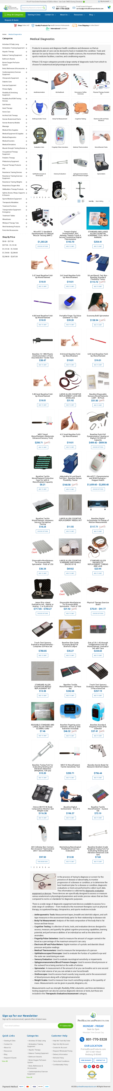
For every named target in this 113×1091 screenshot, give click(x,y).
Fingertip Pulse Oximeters (60, 147)
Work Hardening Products (11, 226)
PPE (3, 169)
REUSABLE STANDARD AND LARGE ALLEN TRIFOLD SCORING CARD (42, 727)
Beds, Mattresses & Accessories (13, 68)
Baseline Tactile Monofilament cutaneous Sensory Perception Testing (42, 521)
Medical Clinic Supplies (10, 130)
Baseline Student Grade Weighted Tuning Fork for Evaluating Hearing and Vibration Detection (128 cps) (98, 850)
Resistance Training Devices (12, 172)
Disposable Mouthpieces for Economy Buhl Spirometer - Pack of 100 (70, 604)
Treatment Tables (8, 216)
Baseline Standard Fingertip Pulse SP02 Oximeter (98, 727)
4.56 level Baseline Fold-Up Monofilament (70, 355)
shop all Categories (15, 15)
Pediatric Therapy (8, 158)
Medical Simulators (9, 144)
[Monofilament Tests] (101, 135)
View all (5, 1061)
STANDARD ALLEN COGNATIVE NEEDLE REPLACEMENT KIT (42, 686)
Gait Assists (6, 104)
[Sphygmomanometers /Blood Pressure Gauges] (80, 162)
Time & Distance (60, 188)
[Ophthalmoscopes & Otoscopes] (39, 162)
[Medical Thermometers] (80, 135)
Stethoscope (39, 188)
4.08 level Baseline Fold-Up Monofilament (42, 317)
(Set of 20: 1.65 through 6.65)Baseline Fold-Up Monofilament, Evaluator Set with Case (98, 645)
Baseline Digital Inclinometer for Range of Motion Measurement (98, 520)
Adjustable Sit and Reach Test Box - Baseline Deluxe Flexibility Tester (70, 478)
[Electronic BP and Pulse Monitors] (101, 108)
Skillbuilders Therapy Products (13, 189)
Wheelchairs (6, 219)
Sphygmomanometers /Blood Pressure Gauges (80, 174)
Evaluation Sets (39, 147)
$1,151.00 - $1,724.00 (10, 249)
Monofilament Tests (101, 147)
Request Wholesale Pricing (62, 1051)
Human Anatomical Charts (11, 119)
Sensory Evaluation (60, 174)
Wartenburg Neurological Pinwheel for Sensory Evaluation (70, 849)
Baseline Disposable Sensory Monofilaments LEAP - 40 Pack (98, 396)
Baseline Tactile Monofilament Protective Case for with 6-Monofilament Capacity (42, 479)
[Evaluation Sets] (39, 135)
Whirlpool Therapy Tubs (10, 223)
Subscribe (66, 1026)
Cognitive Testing (80, 119)
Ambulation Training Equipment (13, 48)
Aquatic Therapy (8, 51)
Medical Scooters (8, 141)
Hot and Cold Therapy (10, 115)
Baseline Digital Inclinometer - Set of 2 (70, 808)
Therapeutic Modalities (10, 202)
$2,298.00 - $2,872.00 (10, 257)
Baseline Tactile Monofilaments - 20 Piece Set (70, 686)
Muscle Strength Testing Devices (13, 148)
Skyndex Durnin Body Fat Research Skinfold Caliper (98, 766)
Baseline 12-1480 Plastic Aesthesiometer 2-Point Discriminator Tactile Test (43, 356)
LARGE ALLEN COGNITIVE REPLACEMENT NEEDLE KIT (70, 519)
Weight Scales (80, 188)
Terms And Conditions (61, 1061)
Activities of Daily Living (10, 44)
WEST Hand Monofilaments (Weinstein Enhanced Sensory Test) (42, 436)
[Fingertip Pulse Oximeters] (59, 135)
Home (4, 34)
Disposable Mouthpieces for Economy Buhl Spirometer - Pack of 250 (42, 562)
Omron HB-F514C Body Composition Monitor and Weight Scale (43, 809)
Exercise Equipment (9, 85)
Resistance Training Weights (12, 182)
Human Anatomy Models (11, 123)
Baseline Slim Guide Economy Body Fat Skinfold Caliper (70, 644)
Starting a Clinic (34, 15)
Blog (91, 15)
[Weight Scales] (80, 183)
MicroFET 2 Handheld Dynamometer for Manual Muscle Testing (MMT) (43, 233)
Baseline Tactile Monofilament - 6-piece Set (98, 809)
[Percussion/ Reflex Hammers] (80, 80)
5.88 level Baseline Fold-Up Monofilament (42, 395)
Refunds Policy (58, 1058)
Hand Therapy (7, 108)
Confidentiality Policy (60, 1065)
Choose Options (42, 246)
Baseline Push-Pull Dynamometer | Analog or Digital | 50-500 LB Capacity (98, 437)
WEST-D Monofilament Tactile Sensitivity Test (70, 766)
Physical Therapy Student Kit (101, 93)
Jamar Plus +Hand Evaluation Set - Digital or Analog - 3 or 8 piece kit (43, 604)
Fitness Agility (7, 89)
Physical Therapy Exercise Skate (98, 603)
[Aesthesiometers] (39, 80)
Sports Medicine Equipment (12, 199)
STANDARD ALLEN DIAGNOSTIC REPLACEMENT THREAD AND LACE (98, 563)
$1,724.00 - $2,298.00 (10, 253)
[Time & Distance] (59, 183)
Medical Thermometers (80, 147)
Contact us (49, 15)
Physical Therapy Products (11, 165)
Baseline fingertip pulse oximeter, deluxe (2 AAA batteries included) (70, 727)
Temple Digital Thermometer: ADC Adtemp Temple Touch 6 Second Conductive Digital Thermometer (70, 235)
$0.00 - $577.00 (7, 241)
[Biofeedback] (59, 80)
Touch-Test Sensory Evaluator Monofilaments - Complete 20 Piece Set (42, 644)
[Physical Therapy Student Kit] (101, 80)
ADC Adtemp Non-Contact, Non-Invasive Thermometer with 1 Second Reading (42, 849)
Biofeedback (60, 92)
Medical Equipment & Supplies (12, 134)
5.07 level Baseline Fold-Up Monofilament (42, 276)
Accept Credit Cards (92, 1078)
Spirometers (101, 174)
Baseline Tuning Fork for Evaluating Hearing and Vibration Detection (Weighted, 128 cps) (42, 768)
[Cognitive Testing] (80, 108)
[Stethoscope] (39, 183)
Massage (5, 126)
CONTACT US (100, 1060)
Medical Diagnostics (15, 34)
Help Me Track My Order (61, 1041)
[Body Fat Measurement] (59, 108)
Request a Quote (11, 20)
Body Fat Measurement (60, 119)
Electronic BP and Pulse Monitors (101, 119)
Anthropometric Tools (39, 119)
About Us (64, 15)
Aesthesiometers (39, 92)
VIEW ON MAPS (86, 1060)
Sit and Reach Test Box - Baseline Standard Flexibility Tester (98, 277)
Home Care (6, 112)
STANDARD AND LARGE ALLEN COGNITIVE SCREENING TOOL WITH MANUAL (98, 234)
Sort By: (91, 201)
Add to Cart (70, 246)
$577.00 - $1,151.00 (9, 245)
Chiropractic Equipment (10, 78)
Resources (78, 15)
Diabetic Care (7, 82)
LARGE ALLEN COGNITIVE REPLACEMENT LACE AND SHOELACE (70, 396)
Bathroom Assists (8, 59)
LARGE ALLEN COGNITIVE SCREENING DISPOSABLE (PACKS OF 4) (70, 562)
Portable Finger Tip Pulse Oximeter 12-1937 (70, 317)
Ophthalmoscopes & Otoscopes (39, 174)
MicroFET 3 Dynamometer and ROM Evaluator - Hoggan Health (98, 478)
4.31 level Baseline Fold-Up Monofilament (70, 435)
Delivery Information (60, 1054)
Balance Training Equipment (12, 55)
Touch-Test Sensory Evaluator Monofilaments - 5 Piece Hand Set (98, 686)
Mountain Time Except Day (93, 1032)
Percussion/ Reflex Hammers (81, 93)
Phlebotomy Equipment (10, 161)
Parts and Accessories (10, 230)
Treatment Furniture (9, 206)
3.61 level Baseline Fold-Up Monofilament (70, 276)
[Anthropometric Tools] (39, 108)
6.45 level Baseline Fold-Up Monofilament (98, 355)
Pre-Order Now (43, 861)
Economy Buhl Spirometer (98, 316)
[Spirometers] (101, 162)
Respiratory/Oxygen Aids (11, 185)
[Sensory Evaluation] (59, 162)
